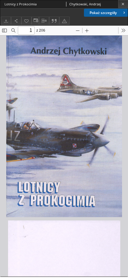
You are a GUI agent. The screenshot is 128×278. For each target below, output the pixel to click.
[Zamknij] (123, 4)
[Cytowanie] (54, 21)
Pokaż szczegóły (103, 12)
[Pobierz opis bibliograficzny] (44, 21)
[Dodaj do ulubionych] (26, 21)
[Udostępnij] (16, 21)
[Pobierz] (6, 21)
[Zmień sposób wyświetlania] (35, 21)
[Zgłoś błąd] (64, 21)
